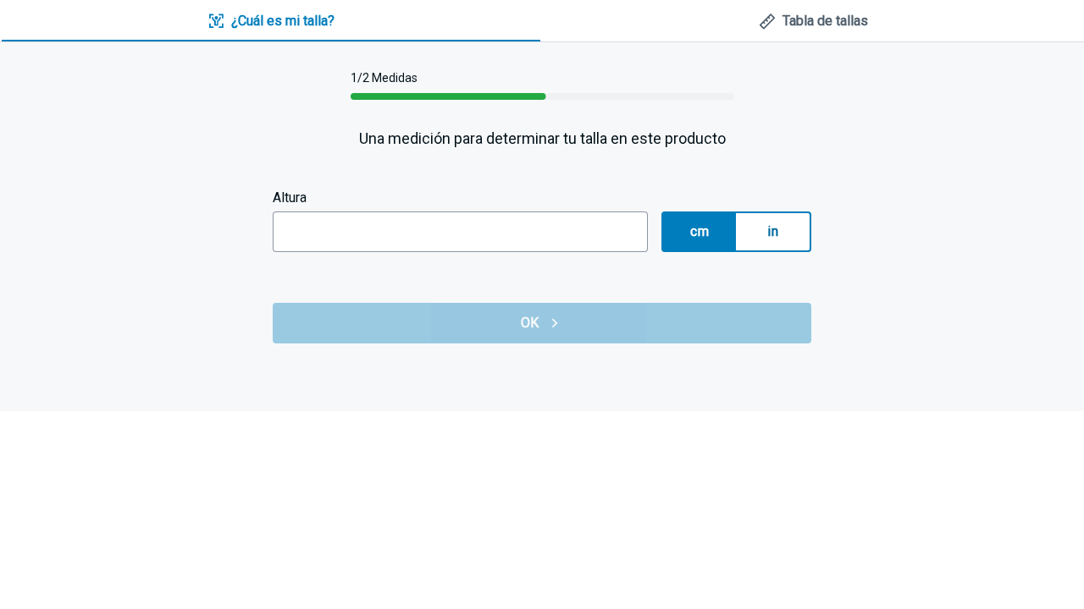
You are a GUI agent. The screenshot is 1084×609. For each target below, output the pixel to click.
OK (530, 323)
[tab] (271, 21)
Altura (290, 197)
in (772, 231)
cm (699, 231)
